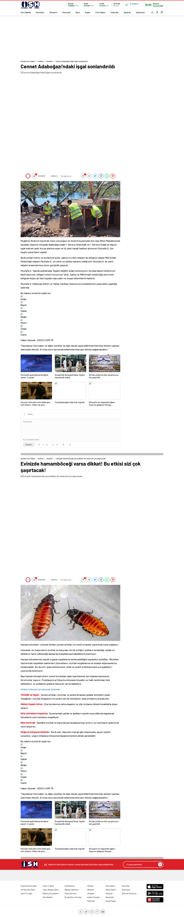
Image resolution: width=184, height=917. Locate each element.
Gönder (29, 444)
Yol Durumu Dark (28, 889)
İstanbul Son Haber (28, 61)
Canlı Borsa (69, 886)
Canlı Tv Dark (48, 886)
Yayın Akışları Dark (51, 889)
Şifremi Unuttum (129, 893)
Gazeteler (140, 12)
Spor (78, 12)
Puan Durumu (70, 893)
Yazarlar (127, 12)
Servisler (40, 12)
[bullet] (57, 444)
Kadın (87, 12)
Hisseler (90, 893)
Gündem (53, 12)
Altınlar (90, 886)
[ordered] (53, 444)
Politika (41, 61)
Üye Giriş (125, 886)
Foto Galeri (100, 12)
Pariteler (91, 901)
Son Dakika (26, 12)
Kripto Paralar (93, 897)
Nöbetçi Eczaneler (51, 893)
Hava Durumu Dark (29, 886)
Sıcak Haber (110, 901)
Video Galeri (110, 889)
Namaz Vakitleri (71, 889)
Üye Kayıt (126, 889)
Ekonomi (66, 12)
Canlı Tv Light (26, 893)
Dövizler (90, 889)
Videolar (115, 12)
